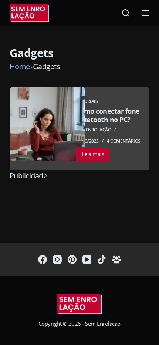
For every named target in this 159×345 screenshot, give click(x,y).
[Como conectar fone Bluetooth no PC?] (47, 124)
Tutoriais (87, 101)
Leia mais (96, 155)
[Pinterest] (72, 259)
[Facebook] (42, 259)
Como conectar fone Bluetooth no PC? (108, 115)
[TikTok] (101, 259)
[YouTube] (86, 259)
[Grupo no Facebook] (116, 259)
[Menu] (145, 13)
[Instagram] (57, 259)
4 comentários (124, 141)
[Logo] (79, 304)
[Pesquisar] (125, 13)
